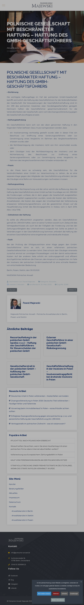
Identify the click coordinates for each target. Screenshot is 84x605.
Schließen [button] (64, 593)
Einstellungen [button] (74, 593)
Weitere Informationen (58, 600)
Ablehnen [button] (56, 593)
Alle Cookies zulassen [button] (44, 593)
